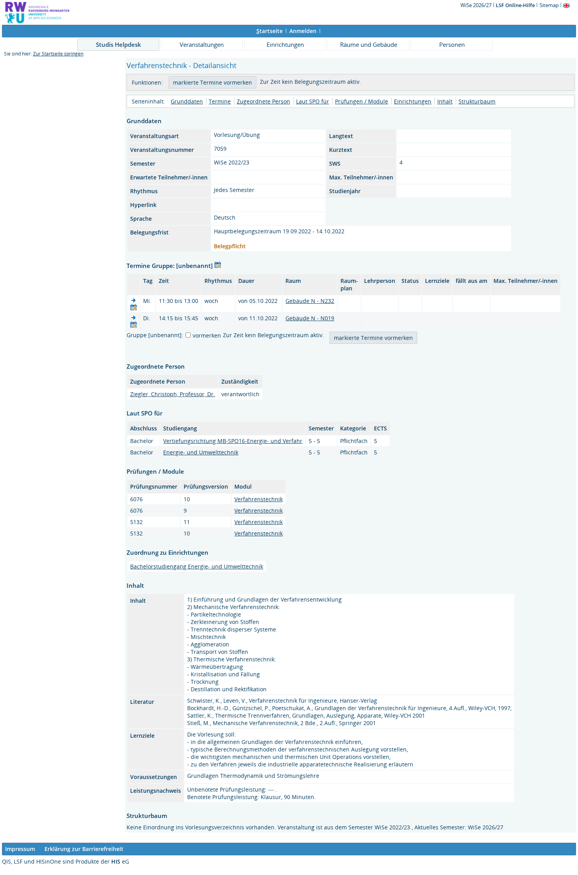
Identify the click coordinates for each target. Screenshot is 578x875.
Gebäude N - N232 (309, 301)
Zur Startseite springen (58, 54)
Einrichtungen (285, 44)
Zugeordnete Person (263, 101)
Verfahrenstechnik (258, 499)
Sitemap (549, 5)
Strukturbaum (476, 101)
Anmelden (303, 31)
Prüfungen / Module (361, 101)
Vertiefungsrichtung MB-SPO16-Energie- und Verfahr (232, 441)
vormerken (207, 335)
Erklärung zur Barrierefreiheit (83, 849)
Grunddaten (187, 101)
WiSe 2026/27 (476, 5)
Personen (452, 44)
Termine (220, 101)
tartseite (269, 31)
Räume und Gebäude (368, 44)
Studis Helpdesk (118, 44)
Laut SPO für (312, 101)
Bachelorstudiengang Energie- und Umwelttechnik (196, 566)
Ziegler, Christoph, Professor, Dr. (172, 394)
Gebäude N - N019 (309, 318)
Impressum (20, 849)
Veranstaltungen (202, 44)
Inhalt (445, 101)
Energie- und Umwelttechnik (200, 452)
